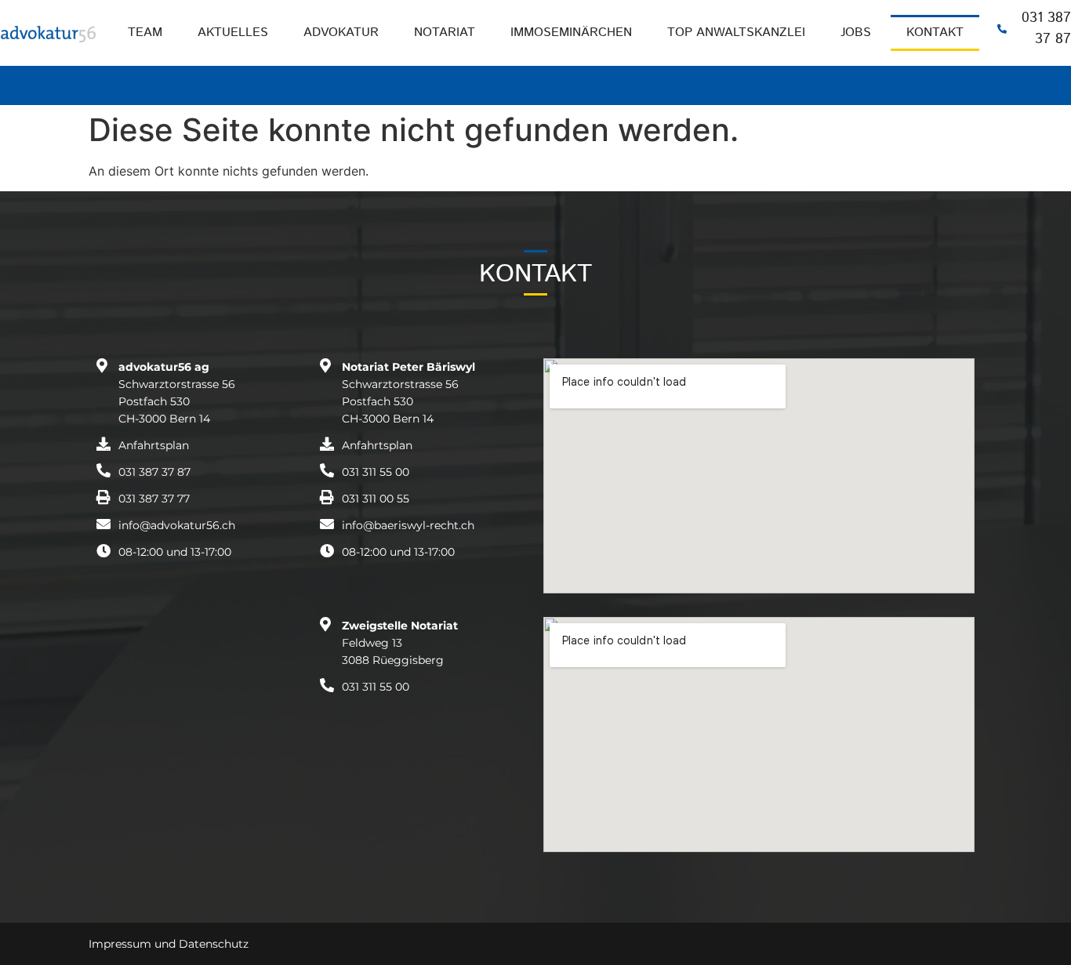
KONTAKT (935, 33)
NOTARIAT (444, 33)
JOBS (855, 33)
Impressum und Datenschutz (169, 944)
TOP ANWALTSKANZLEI (736, 33)
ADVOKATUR (341, 33)
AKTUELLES (233, 33)
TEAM (145, 33)
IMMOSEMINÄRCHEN (571, 33)
